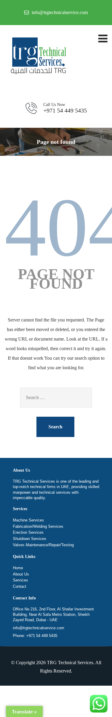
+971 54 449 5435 (65, 108)
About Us (21, 574)
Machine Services (28, 520)
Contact (19, 586)
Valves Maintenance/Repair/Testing (43, 545)
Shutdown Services (29, 538)
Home (18, 568)
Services (20, 580)
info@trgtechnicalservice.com (38, 628)
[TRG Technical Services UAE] (37, 57)
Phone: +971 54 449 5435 (35, 635)
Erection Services (28, 532)
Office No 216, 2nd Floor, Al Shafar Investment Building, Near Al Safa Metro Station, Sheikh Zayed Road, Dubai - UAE (53, 614)
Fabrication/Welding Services (38, 526)
